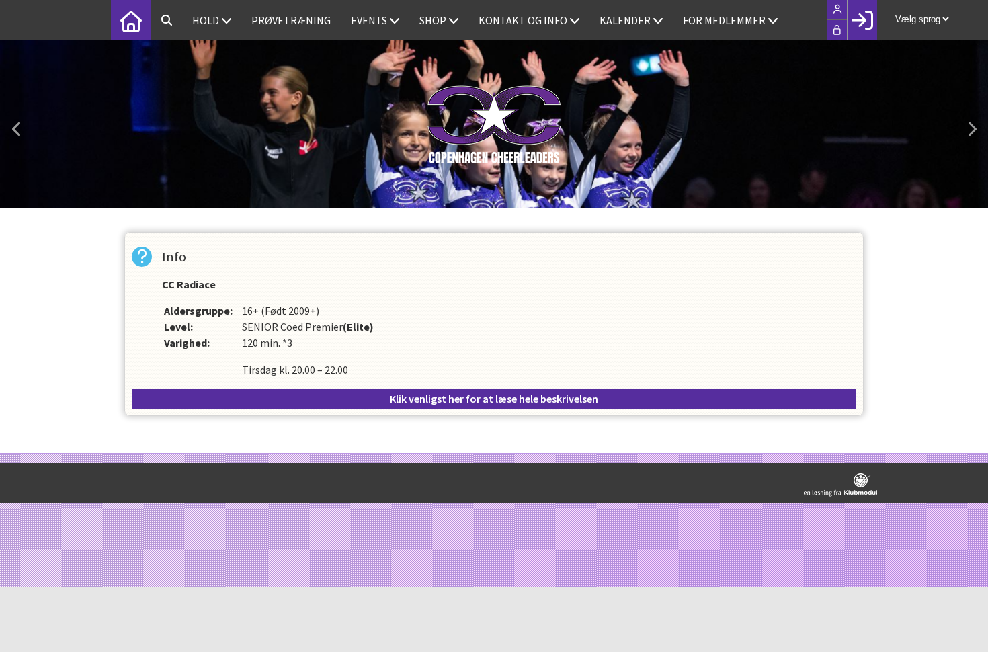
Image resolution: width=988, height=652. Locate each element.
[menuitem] (131, 20)
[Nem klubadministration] (840, 485)
